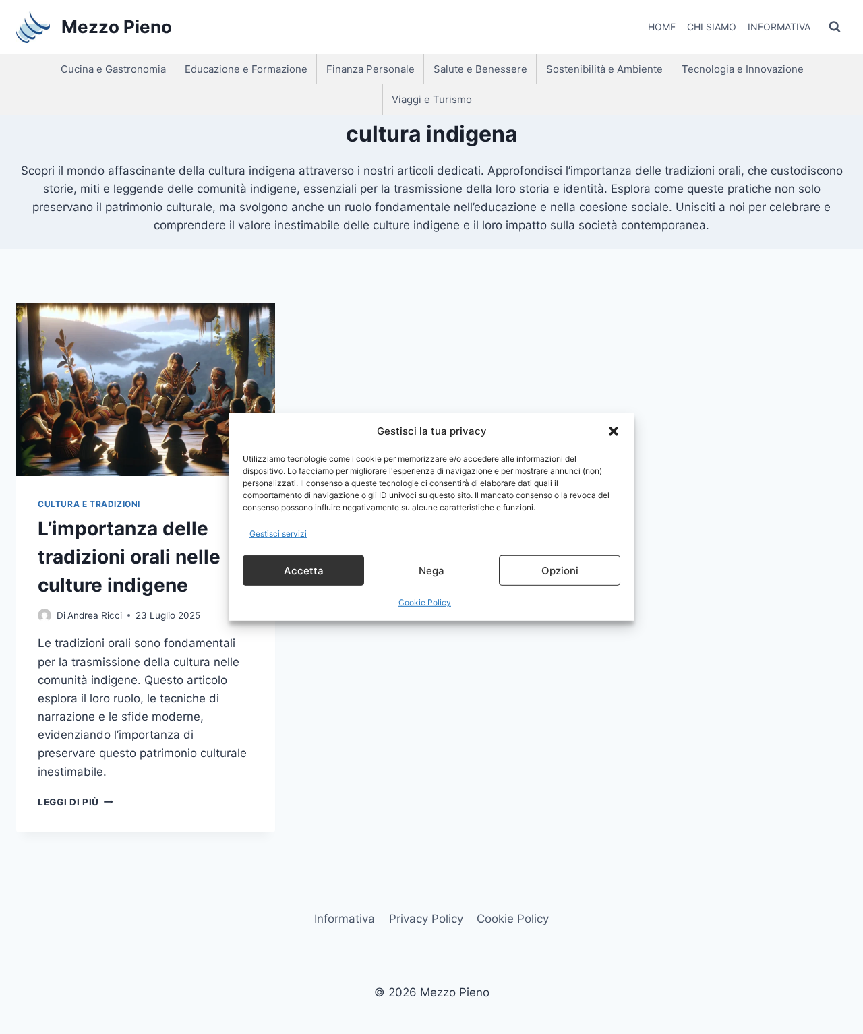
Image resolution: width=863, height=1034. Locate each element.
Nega (431, 570)
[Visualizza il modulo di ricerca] (835, 27)
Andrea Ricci (94, 615)
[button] (613, 431)
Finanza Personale (370, 69)
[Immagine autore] (44, 615)
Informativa (779, 26)
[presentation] (145, 389)
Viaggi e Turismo (432, 99)
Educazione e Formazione (246, 69)
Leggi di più (75, 802)
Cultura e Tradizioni (89, 504)
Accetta (304, 570)
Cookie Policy (424, 602)
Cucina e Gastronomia (113, 69)
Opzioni (559, 570)
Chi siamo (711, 26)
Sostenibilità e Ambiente (604, 69)
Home (662, 26)
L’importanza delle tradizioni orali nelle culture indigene (129, 557)
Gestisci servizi (278, 533)
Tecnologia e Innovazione (743, 69)
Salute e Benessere (480, 69)
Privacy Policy (426, 918)
